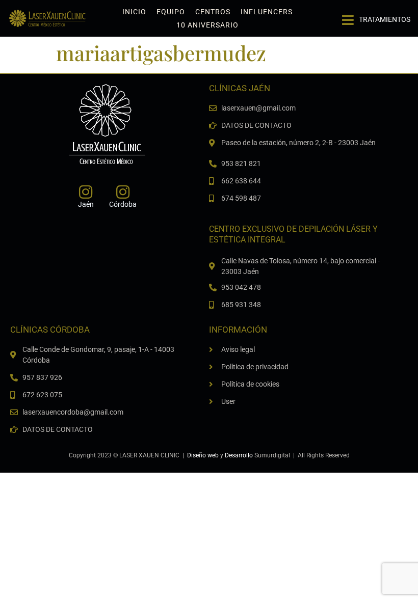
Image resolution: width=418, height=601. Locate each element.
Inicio (134, 12)
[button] (376, 16)
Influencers (267, 12)
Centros (212, 12)
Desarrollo (239, 455)
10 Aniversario (207, 25)
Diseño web (203, 455)
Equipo (170, 12)
